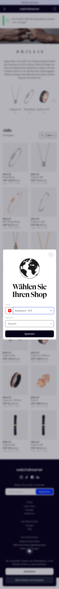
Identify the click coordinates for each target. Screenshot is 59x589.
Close (51, 255)
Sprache (9, 317)
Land (7, 304)
